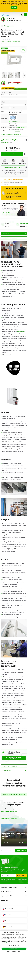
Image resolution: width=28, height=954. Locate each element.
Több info (14, 7)
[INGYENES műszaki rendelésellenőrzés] (3, 19)
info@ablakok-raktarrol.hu (9, 214)
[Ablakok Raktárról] (5, 14)
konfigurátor (21, 331)
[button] (25, 14)
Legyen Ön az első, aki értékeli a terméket (11, 41)
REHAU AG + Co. (21, 127)
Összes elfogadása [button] (14, 948)
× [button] (26, 931)
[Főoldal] (2, 26)
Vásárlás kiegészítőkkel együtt (13, 167)
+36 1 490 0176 (6, 212)
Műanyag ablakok (8, 26)
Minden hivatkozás (21, 850)
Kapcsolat (17, 131)
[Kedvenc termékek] (19, 14)
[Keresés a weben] (17, 14)
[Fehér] (10, 108)
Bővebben (6, 942)
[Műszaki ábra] (13, 117)
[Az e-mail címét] (14, 875)
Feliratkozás (21, 875)
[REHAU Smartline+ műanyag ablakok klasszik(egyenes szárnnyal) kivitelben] (23, 50)
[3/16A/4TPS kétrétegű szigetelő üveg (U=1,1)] (10, 111)
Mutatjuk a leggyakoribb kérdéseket (13, 758)
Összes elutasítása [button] (14, 945)
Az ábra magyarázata (15, 121)
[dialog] (14, 942)
